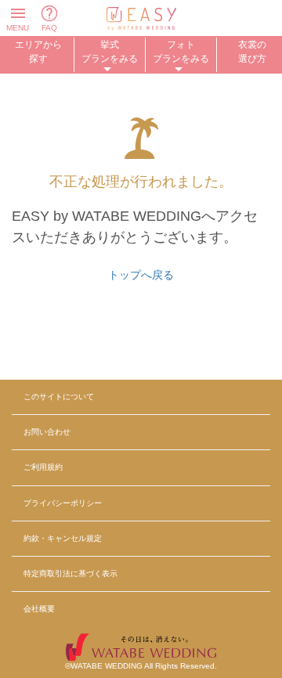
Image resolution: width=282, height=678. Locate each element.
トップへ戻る (141, 275)
